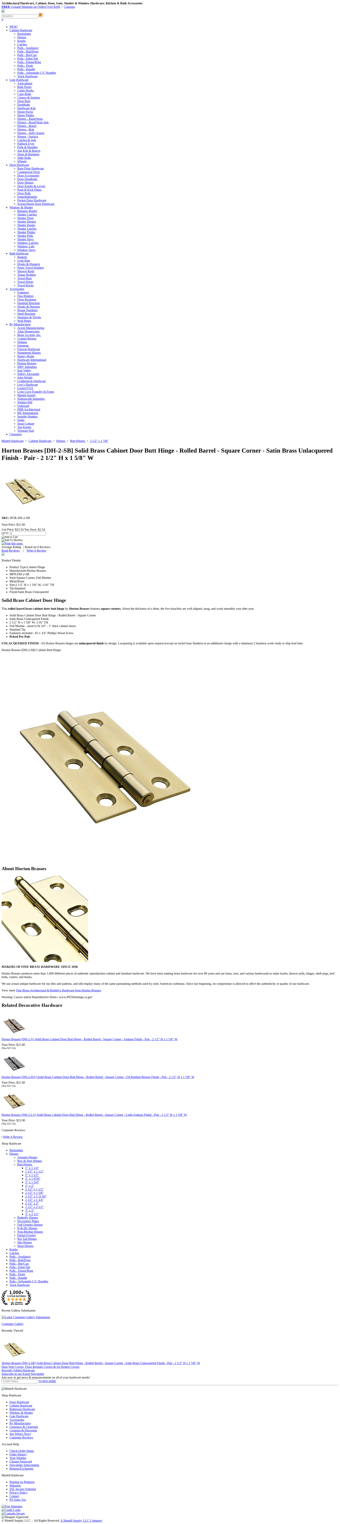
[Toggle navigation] (3, 12)
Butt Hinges (24, 1164)
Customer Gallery (13, 1324)
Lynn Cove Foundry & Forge (35, 391)
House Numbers (27, 310)
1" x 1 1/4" (32, 1168)
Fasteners (23, 292)
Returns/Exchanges (21, 1468)
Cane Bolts (24, 94)
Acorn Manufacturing (30, 328)
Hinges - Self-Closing (30, 133)
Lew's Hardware (27, 384)
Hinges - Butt (25, 129)
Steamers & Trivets (29, 317)
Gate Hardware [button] (19, 80)
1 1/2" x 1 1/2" (34, 1171)
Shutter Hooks (26, 225)
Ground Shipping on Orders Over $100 (31, 6)
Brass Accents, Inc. (29, 335)
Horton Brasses (26, 363)
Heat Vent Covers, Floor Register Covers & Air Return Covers (40, 1366)
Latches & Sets (26, 140)
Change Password (20, 1461)
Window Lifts (25, 246)
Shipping (15, 1485)
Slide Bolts (24, 157)
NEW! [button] (13, 26)
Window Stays (26, 250)
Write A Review (36, 550)
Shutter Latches (27, 228)
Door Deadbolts (27, 179)
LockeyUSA (25, 388)
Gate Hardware (19, 1416)
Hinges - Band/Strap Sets (33, 122)
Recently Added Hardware (18, 1370)
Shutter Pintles (26, 232)
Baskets (22, 257)
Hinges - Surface (27, 136)
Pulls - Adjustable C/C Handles (36, 72)
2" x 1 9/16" (33, 1178)
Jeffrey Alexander (28, 374)
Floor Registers (26, 299)
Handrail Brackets (28, 303)
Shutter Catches (27, 214)
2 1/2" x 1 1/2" (34, 1189)
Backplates (24, 33)
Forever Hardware (28, 349)
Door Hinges (25, 182)
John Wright (24, 377)
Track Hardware (27, 76)
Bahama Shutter (27, 211)
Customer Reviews (21, 1437)
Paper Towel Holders (30, 267)
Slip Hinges (24, 1242)
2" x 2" (29, 1185)
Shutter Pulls (25, 235)
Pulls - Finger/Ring (29, 62)
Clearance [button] (15, 434)
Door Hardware (19, 1402)
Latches (22, 44)
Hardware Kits (26, 108)
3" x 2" (29, 1210)
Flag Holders (25, 296)
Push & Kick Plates (29, 189)
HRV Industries (27, 367)
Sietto (20, 420)
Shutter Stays (25, 239)
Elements (23, 345)
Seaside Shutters (27, 416)
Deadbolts (23, 104)
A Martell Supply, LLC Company (81, 1520)
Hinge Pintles (25, 115)
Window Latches (27, 243)
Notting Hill (24, 402)
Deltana (22, 342)
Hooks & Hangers (28, 264)
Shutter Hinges (26, 221)
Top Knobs (24, 427)
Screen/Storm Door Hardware (36, 204)
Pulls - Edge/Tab (27, 58)
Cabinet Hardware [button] (20, 30)
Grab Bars (23, 260)
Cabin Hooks (25, 90)
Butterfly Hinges (27, 1217)
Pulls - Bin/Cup (27, 55)
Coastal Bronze (26, 338)
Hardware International (31, 359)
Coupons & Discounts (23, 1430)
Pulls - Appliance (28, 48)
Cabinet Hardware (20, 1405)
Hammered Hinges (29, 352)
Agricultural (24, 83)
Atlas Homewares (28, 331)
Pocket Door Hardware (31, 200)
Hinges (21, 37)
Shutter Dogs (25, 218)
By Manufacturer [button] (20, 324)
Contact (14, 1496)
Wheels (22, 161)
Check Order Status (21, 1451)
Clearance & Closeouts (23, 1427)
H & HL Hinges (27, 1228)
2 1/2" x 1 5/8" (34, 1192)
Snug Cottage (25, 423)
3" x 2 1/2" (32, 1214)
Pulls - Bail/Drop (27, 51)
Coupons (69, 6)
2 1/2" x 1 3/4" (34, 1200)
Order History (18, 1454)
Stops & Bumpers (28, 154)
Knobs (21, 41)
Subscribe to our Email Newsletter (23, 1374)
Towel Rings (25, 281)
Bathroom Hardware (22, 1409)
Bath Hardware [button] (19, 253)
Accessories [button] (16, 289)
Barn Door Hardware (30, 168)
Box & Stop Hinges (29, 1161)
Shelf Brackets (26, 313)
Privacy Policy (18, 1492)
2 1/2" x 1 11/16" (36, 1196)
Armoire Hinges (27, 1157)
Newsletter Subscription (24, 1465)
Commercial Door (28, 172)
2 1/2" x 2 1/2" (34, 1207)
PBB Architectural (28, 409)
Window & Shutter (21, 1412)
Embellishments (27, 196)
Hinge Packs (25, 111)
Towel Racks (25, 285)
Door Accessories (28, 175)
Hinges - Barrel (26, 126)
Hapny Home (25, 356)
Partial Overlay (26, 1235)
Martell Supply (26, 395)
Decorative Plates (28, 1221)
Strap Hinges (25, 1246)
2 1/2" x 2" (32, 1203)
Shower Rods (25, 271)
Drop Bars (23, 101)
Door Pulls (24, 193)
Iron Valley (24, 370)
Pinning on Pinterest (21, 1482)
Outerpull (23, 406)
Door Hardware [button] (19, 165)
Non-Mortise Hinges (30, 1231)
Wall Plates (24, 320)
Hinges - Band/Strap (30, 118)
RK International (27, 413)
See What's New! (20, 1434)
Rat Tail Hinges (27, 1239)
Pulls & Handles (27, 147)
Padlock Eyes (25, 143)
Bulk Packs (24, 87)
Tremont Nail (25, 430)
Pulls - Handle (26, 69)
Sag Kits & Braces (28, 150)
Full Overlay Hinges (30, 1224)
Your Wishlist (17, 1458)
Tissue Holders (26, 274)
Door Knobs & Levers (31, 186)
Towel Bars (24, 278)
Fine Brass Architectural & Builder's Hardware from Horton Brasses (58, 990)
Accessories (16, 1419)
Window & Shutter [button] (21, 207)
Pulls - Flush (25, 65)
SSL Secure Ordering (22, 1489)
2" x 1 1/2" (32, 1175)
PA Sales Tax (17, 1499)
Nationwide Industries (31, 398)
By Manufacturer (20, 1423)
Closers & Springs (28, 97)
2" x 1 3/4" (32, 1182)
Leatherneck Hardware (31, 381)
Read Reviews (11, 550)
